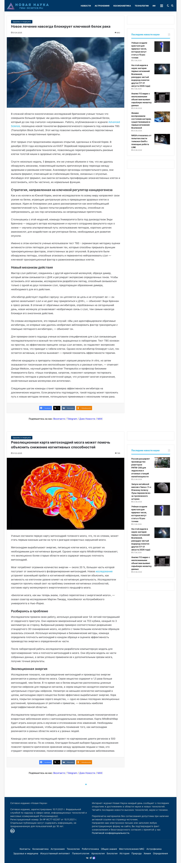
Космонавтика (122, 6)
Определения (160, 853)
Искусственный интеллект (55, 853)
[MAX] (94, 858)
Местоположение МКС (131, 848)
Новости (86, 6)
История (124, 853)
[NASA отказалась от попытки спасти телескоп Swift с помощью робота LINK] (162, 139)
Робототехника (90, 848)
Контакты (25, 848)
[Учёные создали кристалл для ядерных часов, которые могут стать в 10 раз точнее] (162, 46)
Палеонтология (80, 853)
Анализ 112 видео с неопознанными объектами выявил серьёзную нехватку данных (141, 99)
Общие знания (109, 848)
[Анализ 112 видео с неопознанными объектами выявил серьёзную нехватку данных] (162, 97)
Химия (147, 853)
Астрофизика (153, 848)
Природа (137, 853)
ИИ (154, 6)
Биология (112, 853)
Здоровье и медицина (22, 22)
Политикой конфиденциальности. (111, 833)
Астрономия (102, 6)
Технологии (142, 6)
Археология (98, 853)
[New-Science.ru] (28, 6)
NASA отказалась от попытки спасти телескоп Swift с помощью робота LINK (141, 141)
